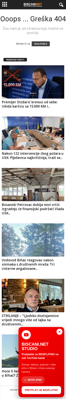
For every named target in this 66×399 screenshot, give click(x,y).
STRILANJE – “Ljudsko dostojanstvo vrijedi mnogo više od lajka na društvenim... (30, 319)
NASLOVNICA (40, 44)
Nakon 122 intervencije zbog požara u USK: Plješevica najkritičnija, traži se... (33, 155)
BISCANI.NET (16, 389)
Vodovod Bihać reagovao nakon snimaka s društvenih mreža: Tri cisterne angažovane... (28, 264)
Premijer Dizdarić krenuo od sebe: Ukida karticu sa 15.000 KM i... (29, 104)
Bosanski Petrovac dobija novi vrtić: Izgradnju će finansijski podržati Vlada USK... (33, 208)
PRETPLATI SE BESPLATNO (41, 390)
